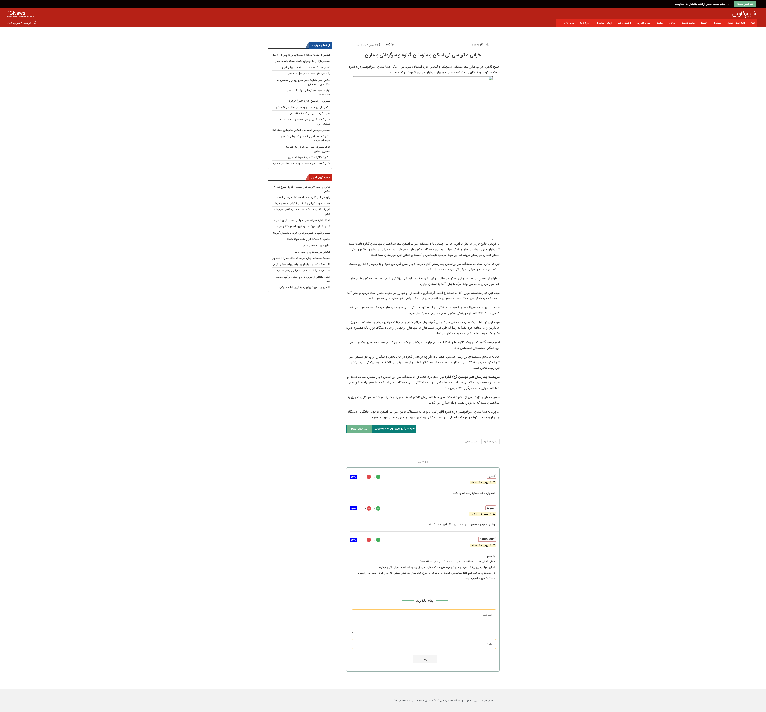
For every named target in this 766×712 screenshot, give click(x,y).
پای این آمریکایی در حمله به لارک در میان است (303, 197)
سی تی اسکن (471, 441)
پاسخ (353, 476)
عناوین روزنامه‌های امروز (316, 245)
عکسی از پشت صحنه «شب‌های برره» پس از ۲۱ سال (301, 55)
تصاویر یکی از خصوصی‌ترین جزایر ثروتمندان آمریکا (301, 233)
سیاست (717, 23)
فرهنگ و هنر (624, 23)
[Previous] (728, 4)
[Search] (35, 23)
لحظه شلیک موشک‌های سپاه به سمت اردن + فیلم (302, 220)
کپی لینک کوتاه (359, 429)
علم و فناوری (643, 23)
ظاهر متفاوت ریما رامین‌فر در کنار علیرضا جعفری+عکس (308, 149)
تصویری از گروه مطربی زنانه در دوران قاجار (306, 67)
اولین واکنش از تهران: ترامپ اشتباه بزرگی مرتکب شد (303, 279)
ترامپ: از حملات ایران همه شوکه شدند (308, 239)
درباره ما (584, 23)
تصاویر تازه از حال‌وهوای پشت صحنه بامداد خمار (303, 61)
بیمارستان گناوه (490, 441)
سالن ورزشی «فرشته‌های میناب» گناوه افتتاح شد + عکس (302, 189)
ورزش (672, 23)
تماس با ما (569, 23)
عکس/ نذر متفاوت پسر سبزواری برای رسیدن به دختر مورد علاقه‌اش (303, 82)
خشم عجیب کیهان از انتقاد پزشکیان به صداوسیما (302, 203)
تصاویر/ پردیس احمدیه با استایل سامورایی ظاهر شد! (301, 130)
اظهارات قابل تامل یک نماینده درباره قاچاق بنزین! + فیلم (695, 4)
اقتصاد (704, 23)
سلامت (659, 23)
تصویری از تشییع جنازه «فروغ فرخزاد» (308, 101)
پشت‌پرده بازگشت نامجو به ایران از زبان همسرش (302, 270)
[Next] (731, 4)
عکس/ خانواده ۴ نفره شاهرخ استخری (309, 157)
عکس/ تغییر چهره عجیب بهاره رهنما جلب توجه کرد (301, 163)
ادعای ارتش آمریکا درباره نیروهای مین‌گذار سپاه (303, 226)
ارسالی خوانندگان (603, 23)
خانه (753, 23)
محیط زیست (688, 23)
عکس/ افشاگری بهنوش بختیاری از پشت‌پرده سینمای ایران (305, 122)
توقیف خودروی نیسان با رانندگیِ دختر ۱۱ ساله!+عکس (307, 92)
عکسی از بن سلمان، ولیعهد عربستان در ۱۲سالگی (303, 107)
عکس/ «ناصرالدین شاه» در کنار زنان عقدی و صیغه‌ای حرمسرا (305, 138)
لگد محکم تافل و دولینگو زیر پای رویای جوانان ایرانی (301, 264)
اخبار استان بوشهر (736, 23)
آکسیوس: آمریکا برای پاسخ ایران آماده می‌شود (304, 287)
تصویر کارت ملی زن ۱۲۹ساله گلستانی (309, 113)
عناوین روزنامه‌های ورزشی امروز (312, 252)
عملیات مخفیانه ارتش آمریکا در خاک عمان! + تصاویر (301, 258)
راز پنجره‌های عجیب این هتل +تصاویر (309, 73)
